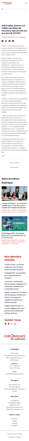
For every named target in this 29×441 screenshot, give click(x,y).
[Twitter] (6, 41)
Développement (22, 210)
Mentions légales (14, 387)
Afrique (8, 210)
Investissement (11, 212)
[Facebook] (2, 41)
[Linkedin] (13, 41)
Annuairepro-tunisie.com (15, 407)
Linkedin (14, 423)
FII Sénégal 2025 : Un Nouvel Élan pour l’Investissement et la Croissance (14, 235)
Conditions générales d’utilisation (14, 389)
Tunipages (18, 437)
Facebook (14, 419)
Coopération (14, 210)
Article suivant (14, 167)
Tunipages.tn (14, 401)
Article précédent (14, 163)
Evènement (11, 37)
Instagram (14, 425)
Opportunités (5, 243)
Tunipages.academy (14, 403)
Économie (4, 212)
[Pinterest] (9, 41)
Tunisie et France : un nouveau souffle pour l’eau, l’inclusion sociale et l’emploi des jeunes (14, 205)
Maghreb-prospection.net (14, 409)
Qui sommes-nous (14, 384)
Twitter (14, 421)
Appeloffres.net (14, 405)
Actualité (4, 37)
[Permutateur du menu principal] (26, 3)
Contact (14, 391)
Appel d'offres (14, 240)
